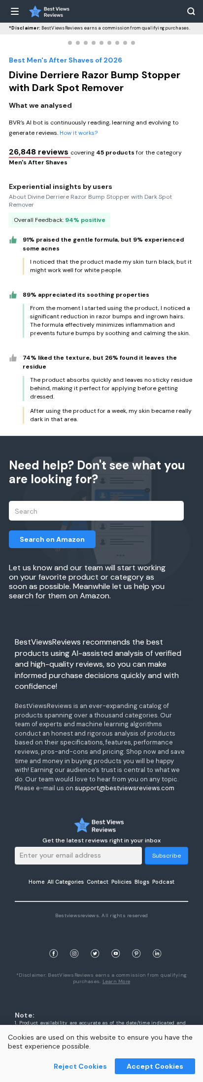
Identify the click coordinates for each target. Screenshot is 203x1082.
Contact (97, 881)
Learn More (116, 981)
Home (36, 881)
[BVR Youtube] (115, 942)
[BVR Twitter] (95, 942)
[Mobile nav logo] (49, 11)
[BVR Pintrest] (136, 942)
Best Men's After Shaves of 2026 (65, 60)
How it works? (79, 133)
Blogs (142, 881)
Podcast (163, 881)
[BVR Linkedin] (157, 942)
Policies (121, 881)
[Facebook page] (53, 942)
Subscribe (166, 856)
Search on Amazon (52, 539)
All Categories (65, 881)
